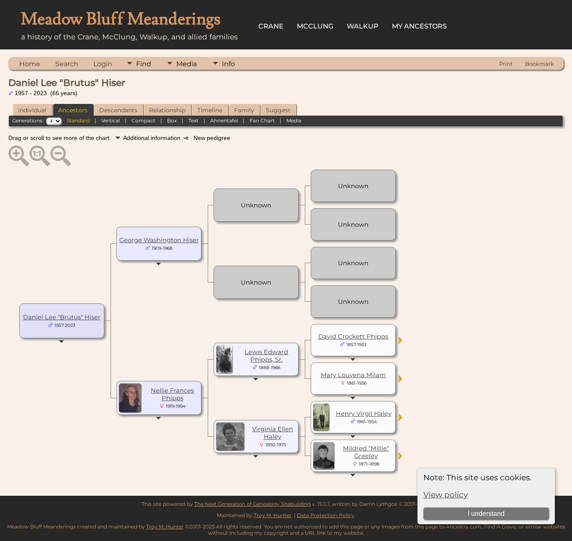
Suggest (278, 110)
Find (143, 64)
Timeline (209, 110)
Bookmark (539, 63)
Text (193, 120)
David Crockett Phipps (353, 336)
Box (172, 120)
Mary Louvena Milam (353, 375)
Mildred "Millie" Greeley (366, 452)
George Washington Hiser (159, 240)
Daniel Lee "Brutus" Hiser (61, 317)
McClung (315, 26)
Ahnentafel (224, 120)
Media (186, 64)
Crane (270, 26)
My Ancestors (419, 26)
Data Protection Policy (325, 515)
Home (29, 64)
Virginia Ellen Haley (272, 432)
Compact (143, 120)
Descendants (118, 110)
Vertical (110, 120)
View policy (445, 495)
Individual (32, 110)
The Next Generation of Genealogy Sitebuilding (252, 504)
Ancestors (73, 110)
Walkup (363, 26)
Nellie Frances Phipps (172, 394)
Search (66, 64)
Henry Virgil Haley (364, 413)
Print (506, 63)
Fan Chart (262, 120)
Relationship (167, 110)
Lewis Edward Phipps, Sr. (266, 355)
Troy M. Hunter (272, 515)
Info (228, 64)
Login (102, 64)
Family (244, 110)
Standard (78, 120)
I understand (486, 513)
